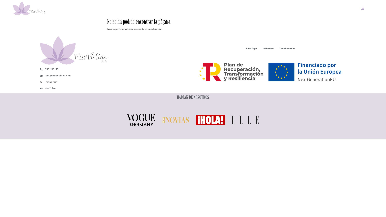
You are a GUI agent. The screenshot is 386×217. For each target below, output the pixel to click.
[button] (362, 8)
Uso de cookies (287, 48)
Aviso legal (251, 48)
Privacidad (268, 48)
